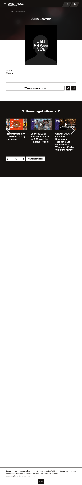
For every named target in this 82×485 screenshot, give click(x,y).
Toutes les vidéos (35, 159)
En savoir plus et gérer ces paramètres (21, 476)
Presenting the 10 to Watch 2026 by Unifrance (15, 137)
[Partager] (68, 88)
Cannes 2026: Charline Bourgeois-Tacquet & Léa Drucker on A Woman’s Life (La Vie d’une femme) (64, 142)
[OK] (41, 481)
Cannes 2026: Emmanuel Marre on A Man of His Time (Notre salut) (40, 138)
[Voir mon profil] (75, 4)
